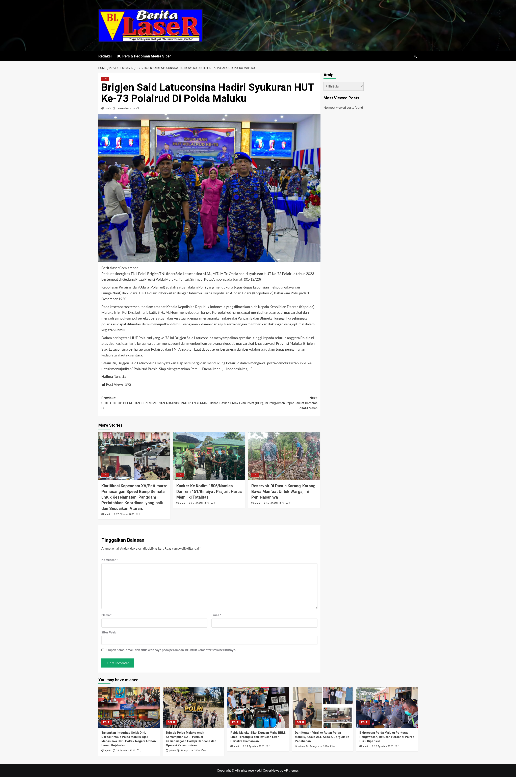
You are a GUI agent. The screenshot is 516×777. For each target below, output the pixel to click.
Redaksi (105, 56)
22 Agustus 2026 (383, 746)
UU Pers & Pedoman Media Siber (144, 56)
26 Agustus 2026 (125, 750)
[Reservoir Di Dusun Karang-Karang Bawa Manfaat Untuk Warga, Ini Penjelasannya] (284, 456)
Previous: (154, 403)
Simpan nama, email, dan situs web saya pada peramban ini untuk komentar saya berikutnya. (171, 650)
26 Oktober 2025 (200, 503)
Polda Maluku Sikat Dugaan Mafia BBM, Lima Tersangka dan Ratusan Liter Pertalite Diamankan (258, 737)
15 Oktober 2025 (275, 503)
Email (216, 615)
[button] (415, 56)
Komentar (109, 559)
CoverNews (271, 770)
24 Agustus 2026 (254, 746)
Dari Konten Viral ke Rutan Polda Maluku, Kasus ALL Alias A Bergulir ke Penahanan (322, 737)
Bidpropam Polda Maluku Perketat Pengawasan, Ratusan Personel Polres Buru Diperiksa (386, 737)
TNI (105, 78)
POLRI (106, 722)
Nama (106, 615)
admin (108, 108)
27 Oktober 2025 (125, 514)
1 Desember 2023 (125, 108)
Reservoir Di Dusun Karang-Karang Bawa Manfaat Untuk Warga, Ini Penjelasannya (283, 491)
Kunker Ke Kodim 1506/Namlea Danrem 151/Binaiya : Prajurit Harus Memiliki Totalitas (209, 491)
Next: (263, 403)
